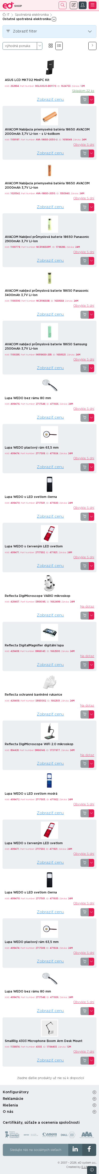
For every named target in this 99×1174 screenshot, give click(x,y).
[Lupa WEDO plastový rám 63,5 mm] (49, 434)
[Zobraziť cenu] (84, 100)
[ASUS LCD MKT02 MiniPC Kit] (49, 67)
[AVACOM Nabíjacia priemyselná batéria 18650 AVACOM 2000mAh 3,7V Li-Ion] (49, 170)
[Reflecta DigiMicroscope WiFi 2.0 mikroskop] (49, 731)
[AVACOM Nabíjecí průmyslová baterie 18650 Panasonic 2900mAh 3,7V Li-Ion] (49, 223)
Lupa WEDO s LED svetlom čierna (31, 496)
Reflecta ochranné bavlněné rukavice (33, 694)
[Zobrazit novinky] (91, 1170)
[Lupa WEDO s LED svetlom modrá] (49, 780)
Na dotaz (87, 606)
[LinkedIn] (75, 1150)
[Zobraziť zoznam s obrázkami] (59, 46)
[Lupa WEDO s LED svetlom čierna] (49, 483)
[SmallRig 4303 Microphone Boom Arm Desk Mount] (49, 1027)
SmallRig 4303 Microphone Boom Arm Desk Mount (43, 1040)
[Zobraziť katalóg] (50, 46)
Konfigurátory (16, 1092)
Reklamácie (13, 1099)
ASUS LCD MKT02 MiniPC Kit (27, 79)
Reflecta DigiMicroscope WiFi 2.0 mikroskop (39, 744)
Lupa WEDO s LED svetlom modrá (31, 793)
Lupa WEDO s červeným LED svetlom (34, 546)
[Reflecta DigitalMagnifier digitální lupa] (49, 632)
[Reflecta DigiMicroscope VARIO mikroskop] (49, 582)
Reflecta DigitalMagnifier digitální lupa (34, 645)
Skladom (83, 90)
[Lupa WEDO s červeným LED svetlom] (49, 533)
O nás (8, 1112)
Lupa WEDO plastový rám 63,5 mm (32, 447)
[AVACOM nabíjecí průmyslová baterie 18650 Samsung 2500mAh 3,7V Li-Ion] (49, 331)
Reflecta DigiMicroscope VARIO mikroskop (37, 595)
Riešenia (10, 1105)
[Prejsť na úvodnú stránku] (12, 5)
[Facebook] (89, 1150)
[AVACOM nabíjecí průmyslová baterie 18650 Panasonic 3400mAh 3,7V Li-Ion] (49, 277)
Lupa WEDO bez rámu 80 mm (28, 398)
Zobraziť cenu (50, 100)
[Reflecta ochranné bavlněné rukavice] (49, 681)
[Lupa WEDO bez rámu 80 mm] (49, 384)
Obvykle (83, 144)
